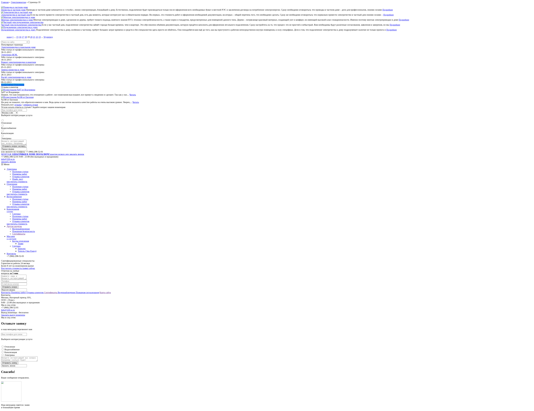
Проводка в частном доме (13, 10)
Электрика (6, 138)
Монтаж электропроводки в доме (17, 20)
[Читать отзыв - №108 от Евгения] (17, 97)
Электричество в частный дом (15, 15)
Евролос (22, 248)
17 (23, 37)
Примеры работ (19, 174)
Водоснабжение (8, 128)
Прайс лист (17, 179)
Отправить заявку (9, 363)
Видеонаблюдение (21, 229)
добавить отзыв (30, 105)
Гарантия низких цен (35, 154)
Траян (20, 243)
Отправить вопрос (10, 287)
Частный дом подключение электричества (21, 25)
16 (20, 37)
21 (34, 37)
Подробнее (387, 10)
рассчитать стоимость (17, 181)
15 (17, 37)
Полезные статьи (20, 171)
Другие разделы (14, 226)
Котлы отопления (20, 241)
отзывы (18, 105)
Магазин (11, 237)
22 (37, 37)
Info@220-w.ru (8, 310)
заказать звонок (76, 154)
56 (45, 37)
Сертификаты (18, 234)
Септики (16, 214)
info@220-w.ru (8, 159)
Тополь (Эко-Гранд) (27, 251)
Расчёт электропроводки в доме (16, 77)
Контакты (11, 253)
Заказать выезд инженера (13, 315)
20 (31, 37)
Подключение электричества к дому (18, 30)
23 (40, 37)
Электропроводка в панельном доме (18, 47)
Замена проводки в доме (12, 70)
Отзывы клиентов (20, 176)
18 (26, 37)
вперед (49, 37)
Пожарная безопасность (23, 231)
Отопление (6, 123)
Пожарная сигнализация (87, 292)
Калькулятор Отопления (12, 85)
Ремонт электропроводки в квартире (18, 62)
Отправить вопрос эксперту (14, 146)
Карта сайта (105, 292)
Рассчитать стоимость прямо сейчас (18, 268)
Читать (132, 95)
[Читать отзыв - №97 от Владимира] (18, 90)
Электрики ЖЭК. (9, 55)
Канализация (7, 133)
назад (9, 37)
